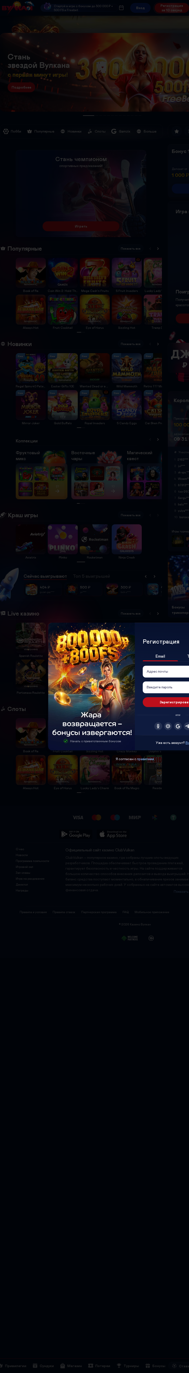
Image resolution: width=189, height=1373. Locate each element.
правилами (145, 758)
